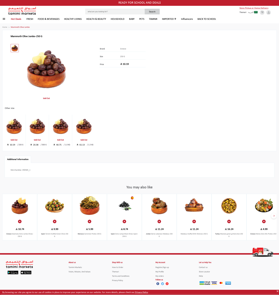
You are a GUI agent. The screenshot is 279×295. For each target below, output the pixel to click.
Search (152, 11)
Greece (123, 49)
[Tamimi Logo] (22, 11)
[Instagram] (167, 283)
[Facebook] (157, 283)
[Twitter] (162, 283)
